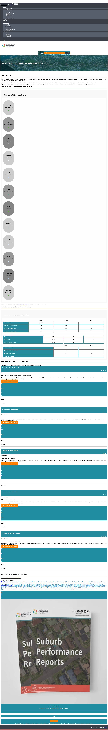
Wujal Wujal (87, 589)
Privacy (105, 727)
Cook (101, 585)
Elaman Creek (100, 583)
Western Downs (64, 589)
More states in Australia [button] (6, 585)
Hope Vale (62, 586)
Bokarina (62, 581)
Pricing (4, 19)
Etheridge (20, 586)
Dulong (89, 583)
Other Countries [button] (13, 587)
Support (8, 17)
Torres (41, 589)
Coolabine (32, 583)
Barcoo (20, 585)
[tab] (8, 95)
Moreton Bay (22, 587)
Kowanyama (74, 586)
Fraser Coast (29, 586)
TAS (2, 594)
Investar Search (9, 10)
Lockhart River (87, 586)
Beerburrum (35, 581)
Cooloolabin (37, 583)
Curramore (56, 583)
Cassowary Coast (68, 585)
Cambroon (3, 583)
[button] (5, 31)
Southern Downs (16, 589)
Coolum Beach (44, 583)
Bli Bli (58, 581)
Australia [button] (4, 7)
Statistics (4, 39)
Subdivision (8, 36)
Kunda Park (101, 584)
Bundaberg (44, 585)
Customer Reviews (10, 18)
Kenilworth (62, 584)
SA (1, 593)
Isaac (70, 586)
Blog (4, 21)
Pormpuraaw (74, 587)
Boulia (32, 585)
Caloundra (93, 581)
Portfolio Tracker (9, 15)
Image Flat (57, 584)
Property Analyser (10, 12)
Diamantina (4, 586)
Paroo (69, 587)
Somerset (3, 589)
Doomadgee (10, 586)
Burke (53, 585)
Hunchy (49, 584)
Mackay (2, 587)
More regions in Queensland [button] (7, 581)
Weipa (59, 589)
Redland (83, 587)
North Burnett (47, 587)
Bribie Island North (69, 581)
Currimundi (61, 583)
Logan (98, 586)
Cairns (57, 585)
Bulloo (40, 585)
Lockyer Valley (93, 586)
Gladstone (35, 586)
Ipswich (66, 586)
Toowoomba (36, 589)
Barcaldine (16, 585)
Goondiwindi (46, 586)
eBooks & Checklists (10, 29)
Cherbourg (91, 585)
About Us (5, 20)
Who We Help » (9, 30)
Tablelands (30, 589)
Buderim (84, 581)
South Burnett (9, 589)
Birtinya (55, 581)
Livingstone (80, 586)
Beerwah (40, 581)
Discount (8, 34)
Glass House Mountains (26, 584)
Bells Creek (50, 581)
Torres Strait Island (48, 589)
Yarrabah (92, 589)
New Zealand (9, 8)
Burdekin (50, 585)
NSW (2, 591)
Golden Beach (39, 584)
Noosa (42, 587)
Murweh (38, 587)
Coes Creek (14, 583)
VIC (2, 596)
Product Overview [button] (6, 9)
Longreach (103, 586)
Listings (4, 40)
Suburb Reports (9, 28)
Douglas (15, 586)
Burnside (89, 581)
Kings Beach (86, 584)
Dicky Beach (74, 583)
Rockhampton (94, 587)
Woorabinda (81, 589)
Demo (7, 24)
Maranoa (7, 587)
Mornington (28, 587)
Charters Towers (85, 585)
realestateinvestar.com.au (23, 304)
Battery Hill (29, 581)
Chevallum (9, 583)
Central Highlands (77, 585)
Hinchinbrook (56, 586)
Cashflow (8, 33)
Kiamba (67, 584)
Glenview (33, 584)
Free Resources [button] (6, 23)
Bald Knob (16, 581)
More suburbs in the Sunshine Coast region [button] (11, 578)
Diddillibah (80, 583)
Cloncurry (97, 585)
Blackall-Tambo (26, 585)
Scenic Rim (100, 587)
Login (4, 38)
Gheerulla (18, 584)
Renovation (8, 35)
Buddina (80, 581)
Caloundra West (100, 581)
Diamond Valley (68, 583)
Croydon (104, 585)
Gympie (51, 586)
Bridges (75, 581)
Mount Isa (33, 587)
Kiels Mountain (80, 584)
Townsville (55, 589)
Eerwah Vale (94, 583)
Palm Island (65, 587)
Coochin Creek (26, 583)
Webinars (8, 25)
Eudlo (105, 583)
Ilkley (53, 584)
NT (2, 589)
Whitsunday (71, 589)
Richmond (88, 587)
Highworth (45, 584)
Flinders (24, 586)
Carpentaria (61, 585)
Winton (76, 589)
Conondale (19, 583)
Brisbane (36, 585)
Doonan (85, 583)
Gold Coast (40, 586)
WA (2, 597)
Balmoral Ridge (23, 581)
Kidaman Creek (73, 584)
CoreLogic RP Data (10, 13)
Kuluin (96, 584)
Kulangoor (92, 584)
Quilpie (79, 587)
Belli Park (45, 581)
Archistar (8, 14)
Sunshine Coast (24, 589)
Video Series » (9, 26)
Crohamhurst (50, 583)
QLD (2, 592)
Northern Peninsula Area (56, 587)
